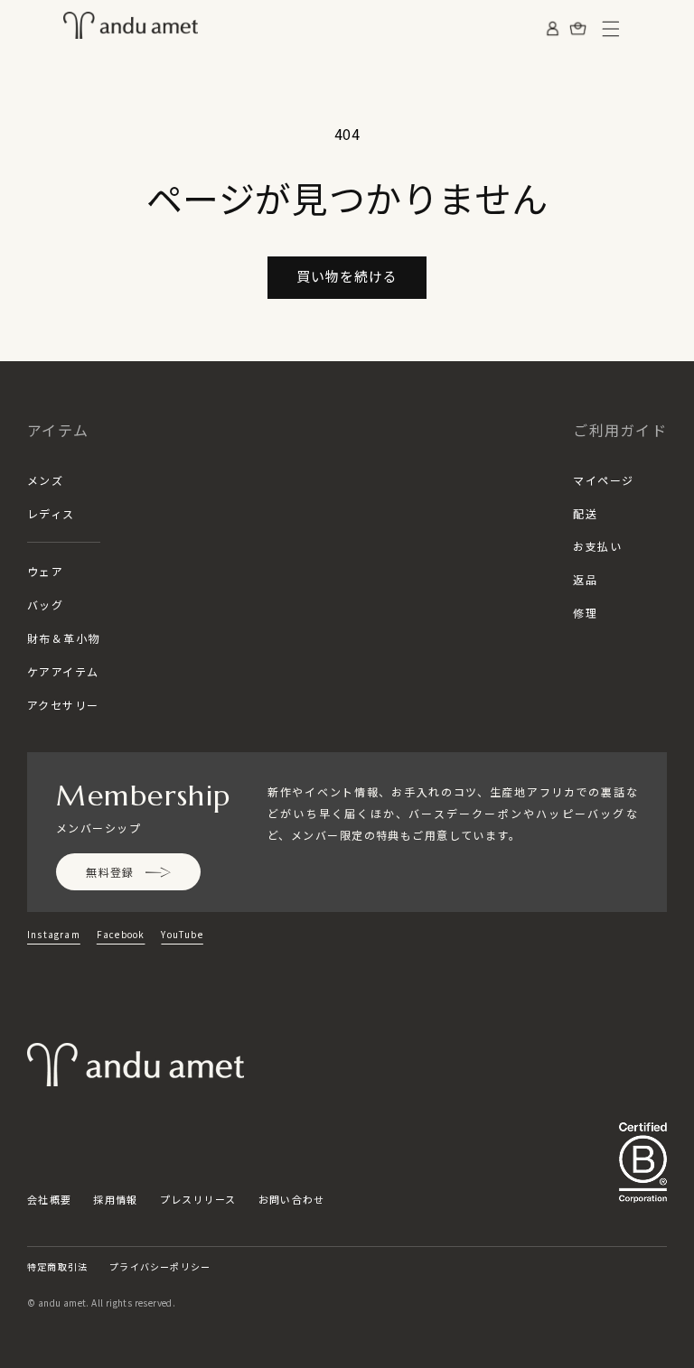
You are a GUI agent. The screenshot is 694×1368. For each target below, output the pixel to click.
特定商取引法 (57, 1266)
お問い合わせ (291, 1199)
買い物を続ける (347, 275)
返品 (585, 579)
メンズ (45, 480)
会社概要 (49, 1199)
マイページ (603, 480)
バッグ (45, 604)
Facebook (121, 934)
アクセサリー (63, 704)
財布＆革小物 (63, 638)
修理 (585, 612)
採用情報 (115, 1199)
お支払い (597, 546)
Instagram (53, 934)
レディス (51, 513)
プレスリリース (198, 1199)
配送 (585, 513)
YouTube (181, 934)
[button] (611, 29)
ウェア (45, 571)
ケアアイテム (63, 671)
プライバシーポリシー (160, 1266)
